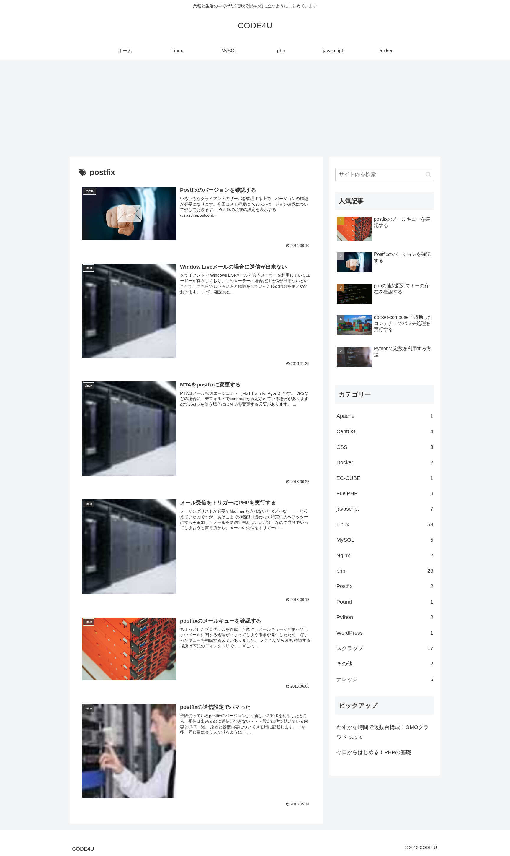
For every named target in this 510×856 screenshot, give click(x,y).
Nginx (384, 555)
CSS (384, 447)
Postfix (384, 586)
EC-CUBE (384, 478)
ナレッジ (384, 679)
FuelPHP (384, 493)
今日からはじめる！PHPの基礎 (373, 752)
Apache (384, 416)
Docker (384, 462)
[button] (428, 174)
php (384, 571)
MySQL (384, 540)
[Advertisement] (255, 108)
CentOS (384, 431)
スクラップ (384, 648)
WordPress (384, 633)
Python (384, 617)
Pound (384, 602)
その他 (384, 664)
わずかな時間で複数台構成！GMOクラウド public (382, 732)
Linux (384, 524)
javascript (384, 509)
